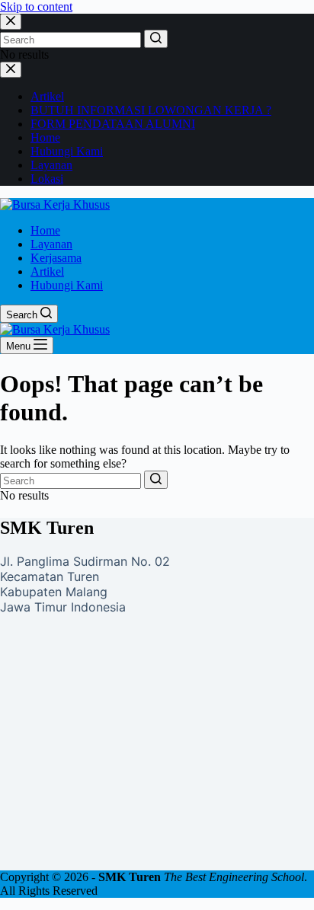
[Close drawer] (10, 70)
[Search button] (156, 39)
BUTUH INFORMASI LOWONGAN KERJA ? (150, 110)
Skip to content (36, 6)
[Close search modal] (10, 22)
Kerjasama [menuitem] (56, 257)
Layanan (51, 164)
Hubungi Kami (66, 151)
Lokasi (46, 178)
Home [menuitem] (45, 230)
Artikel (47, 96)
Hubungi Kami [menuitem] (66, 285)
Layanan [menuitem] (51, 244)
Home (45, 137)
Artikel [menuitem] (47, 271)
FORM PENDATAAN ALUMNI (112, 123)
